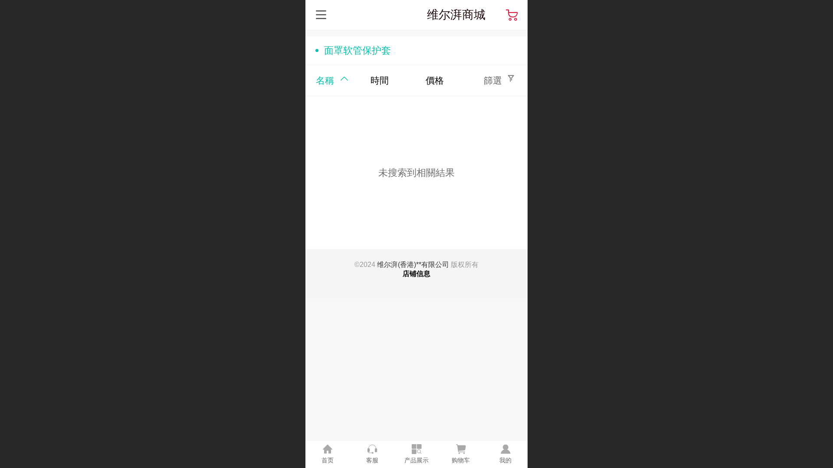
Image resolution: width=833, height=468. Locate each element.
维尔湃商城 (456, 14)
